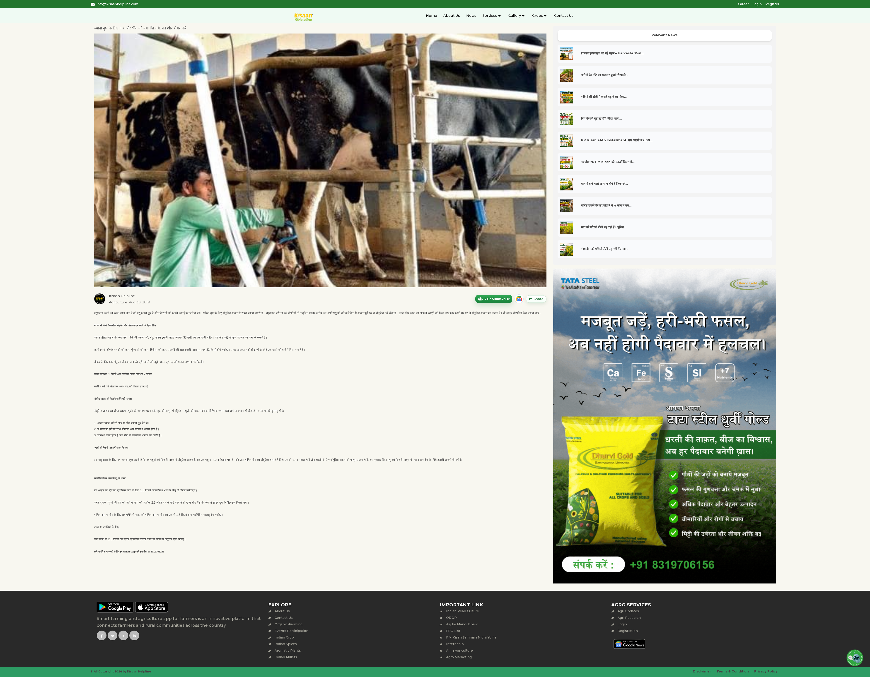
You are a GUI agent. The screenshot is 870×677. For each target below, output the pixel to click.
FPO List (453, 631)
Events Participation (291, 631)
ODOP (451, 618)
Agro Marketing (459, 657)
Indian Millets (286, 657)
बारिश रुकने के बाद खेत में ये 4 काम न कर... (606, 205)
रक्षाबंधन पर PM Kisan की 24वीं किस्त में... (608, 162)
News (471, 15)
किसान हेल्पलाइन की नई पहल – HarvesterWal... (612, 53)
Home (431, 15)
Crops (537, 15)
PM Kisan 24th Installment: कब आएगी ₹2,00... (617, 140)
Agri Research (629, 618)
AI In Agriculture (459, 650)
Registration (628, 631)
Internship (455, 644)
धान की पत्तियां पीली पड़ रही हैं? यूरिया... (603, 227)
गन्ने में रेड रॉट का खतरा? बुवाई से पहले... (604, 75)
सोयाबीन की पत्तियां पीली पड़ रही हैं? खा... (604, 249)
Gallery (514, 15)
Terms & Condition (732, 671)
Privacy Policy (766, 671)
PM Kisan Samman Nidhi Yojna (471, 637)
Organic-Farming (288, 624)
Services (490, 15)
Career (743, 4)
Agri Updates (628, 611)
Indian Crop (284, 637)
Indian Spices (286, 644)
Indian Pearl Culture (462, 611)
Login (757, 4)
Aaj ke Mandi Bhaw (462, 624)
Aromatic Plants (288, 650)
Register (772, 4)
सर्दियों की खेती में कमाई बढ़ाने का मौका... (604, 97)
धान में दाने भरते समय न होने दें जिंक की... (604, 184)
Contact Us (563, 15)
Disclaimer (702, 671)
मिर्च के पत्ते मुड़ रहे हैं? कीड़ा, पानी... (601, 118)
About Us (451, 15)
